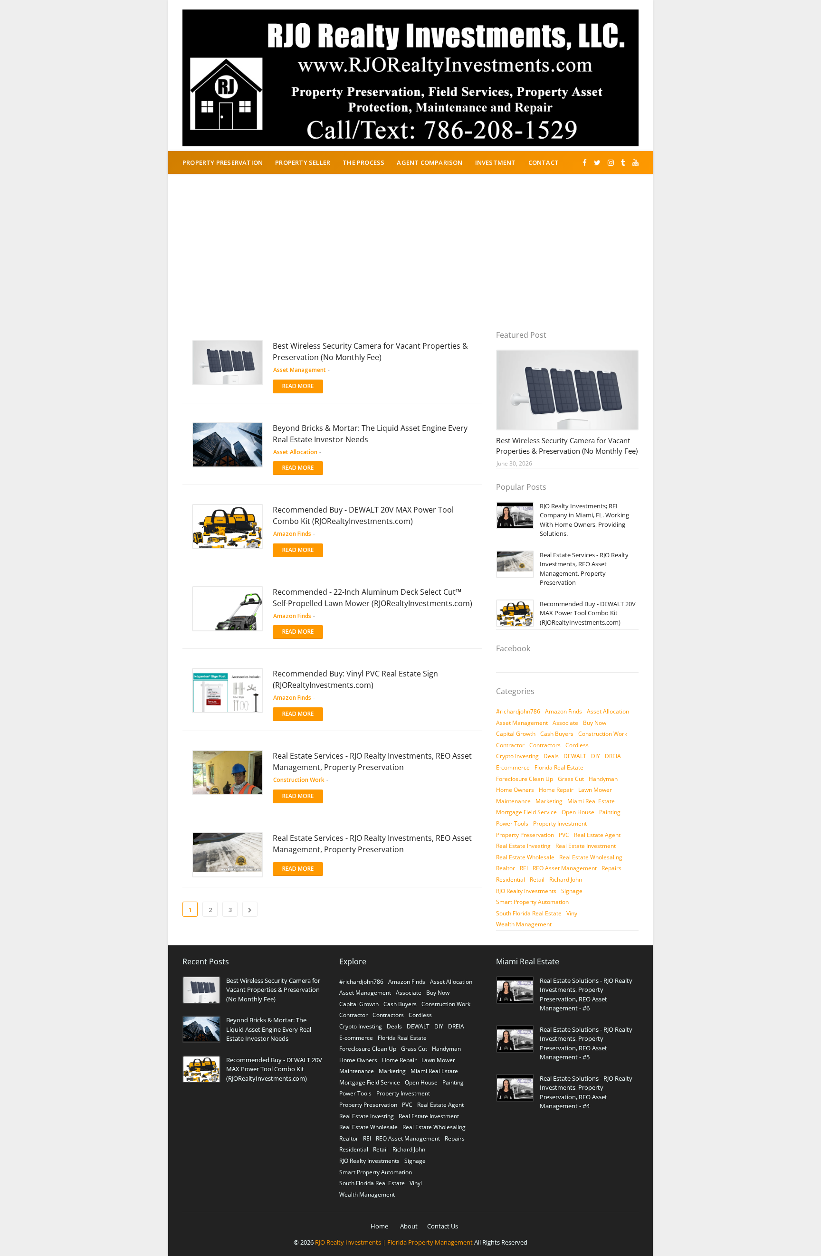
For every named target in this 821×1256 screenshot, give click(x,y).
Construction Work (602, 734)
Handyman (603, 779)
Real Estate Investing (523, 846)
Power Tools (512, 823)
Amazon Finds (563, 711)
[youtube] (634, 162)
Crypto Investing (517, 756)
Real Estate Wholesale (525, 857)
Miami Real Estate (591, 801)
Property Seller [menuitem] (302, 162)
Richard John (565, 879)
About (409, 1226)
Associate (565, 723)
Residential (510, 879)
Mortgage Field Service (526, 812)
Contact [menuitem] (543, 162)
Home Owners (515, 790)
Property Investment (560, 823)
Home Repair (556, 790)
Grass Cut (571, 779)
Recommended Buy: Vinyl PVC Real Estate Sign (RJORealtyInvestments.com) (355, 679)
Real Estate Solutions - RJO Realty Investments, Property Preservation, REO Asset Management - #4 (586, 1092)
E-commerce (513, 767)
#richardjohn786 (518, 711)
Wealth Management (524, 924)
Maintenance (513, 801)
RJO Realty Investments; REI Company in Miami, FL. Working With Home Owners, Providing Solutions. (584, 520)
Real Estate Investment (585, 846)
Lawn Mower (595, 790)
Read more (298, 386)
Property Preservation (525, 835)
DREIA (613, 756)
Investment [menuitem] (495, 162)
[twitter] (597, 162)
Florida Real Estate (559, 767)
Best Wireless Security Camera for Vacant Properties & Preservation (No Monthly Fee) (370, 351)
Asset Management (522, 723)
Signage (571, 891)
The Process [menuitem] (363, 162)
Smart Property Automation (532, 902)
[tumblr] (623, 162)
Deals (551, 756)
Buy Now (594, 723)
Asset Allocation (608, 711)
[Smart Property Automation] (567, 390)
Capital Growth (515, 734)
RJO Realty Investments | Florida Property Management (394, 1242)
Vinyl (572, 913)
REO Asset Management (565, 868)
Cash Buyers (556, 734)
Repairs (611, 868)
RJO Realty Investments (526, 891)
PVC (564, 835)
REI (524, 868)
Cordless (577, 745)
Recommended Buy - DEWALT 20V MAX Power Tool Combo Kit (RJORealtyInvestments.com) (363, 515)
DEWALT (574, 756)
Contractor (510, 745)
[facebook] (584, 162)
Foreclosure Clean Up (524, 779)
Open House (578, 812)
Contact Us (442, 1226)
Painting (610, 812)
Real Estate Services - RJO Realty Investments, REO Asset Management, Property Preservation (372, 761)
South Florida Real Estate (529, 913)
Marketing (549, 801)
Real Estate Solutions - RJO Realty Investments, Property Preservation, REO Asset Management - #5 (586, 1043)
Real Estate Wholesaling (590, 857)
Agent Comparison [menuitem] (429, 162)
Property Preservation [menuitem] (222, 162)
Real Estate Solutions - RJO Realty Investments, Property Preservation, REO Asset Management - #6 (586, 994)
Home (379, 1226)
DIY (595, 756)
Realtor (505, 868)
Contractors (545, 745)
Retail (537, 879)
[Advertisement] (410, 259)
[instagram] (610, 162)
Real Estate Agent (597, 835)
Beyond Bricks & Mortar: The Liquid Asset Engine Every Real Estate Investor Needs (370, 434)
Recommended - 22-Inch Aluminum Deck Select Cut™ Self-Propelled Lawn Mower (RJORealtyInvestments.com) (372, 598)
